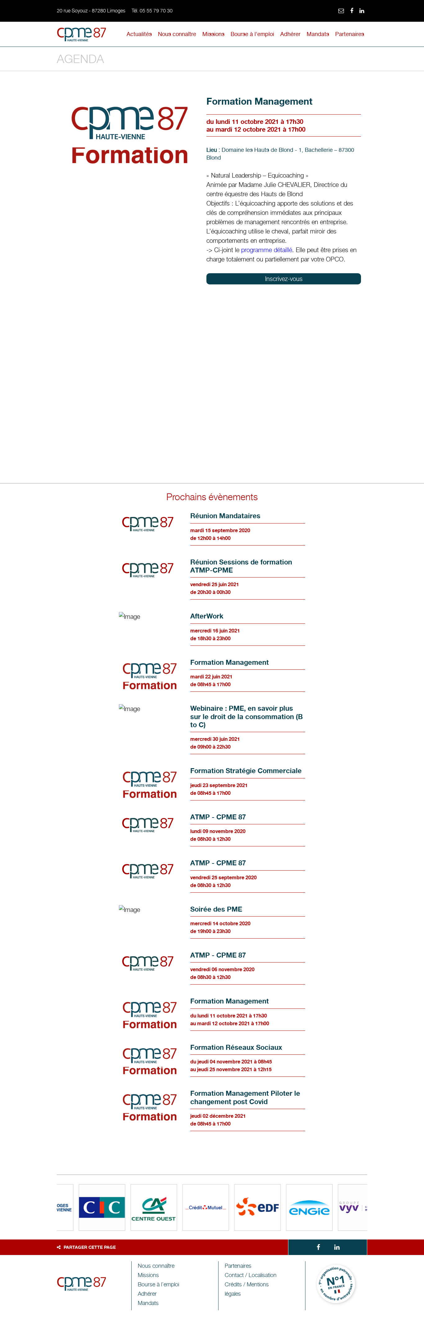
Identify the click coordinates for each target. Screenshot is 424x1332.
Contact (251, 1275)
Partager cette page (90, 1247)
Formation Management (229, 662)
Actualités (139, 34)
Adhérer (290, 34)
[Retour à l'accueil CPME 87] (81, 35)
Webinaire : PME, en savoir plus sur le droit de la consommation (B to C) (246, 716)
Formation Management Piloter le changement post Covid (245, 1097)
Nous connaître (177, 34)
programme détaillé (266, 250)
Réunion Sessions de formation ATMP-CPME (241, 566)
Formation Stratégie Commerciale (246, 771)
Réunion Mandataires (225, 516)
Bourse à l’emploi (252, 34)
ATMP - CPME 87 (218, 817)
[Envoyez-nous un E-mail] (341, 11)
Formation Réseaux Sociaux (236, 1047)
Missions (213, 34)
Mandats (318, 34)
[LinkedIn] (361, 11)
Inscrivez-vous (284, 279)
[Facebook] (351, 11)
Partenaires (349, 34)
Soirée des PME (216, 909)
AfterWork (206, 616)
